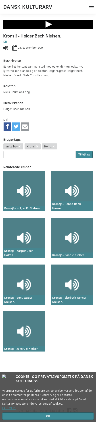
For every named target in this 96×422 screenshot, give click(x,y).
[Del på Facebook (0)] (7, 126)
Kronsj (31, 146)
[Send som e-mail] (25, 126)
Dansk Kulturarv (27, 6)
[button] (48, 24)
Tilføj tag (84, 154)
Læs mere (9, 408)
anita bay (12, 146)
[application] (48, 24)
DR (5, 41)
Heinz (48, 146)
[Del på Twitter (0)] (16, 126)
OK (48, 416)
